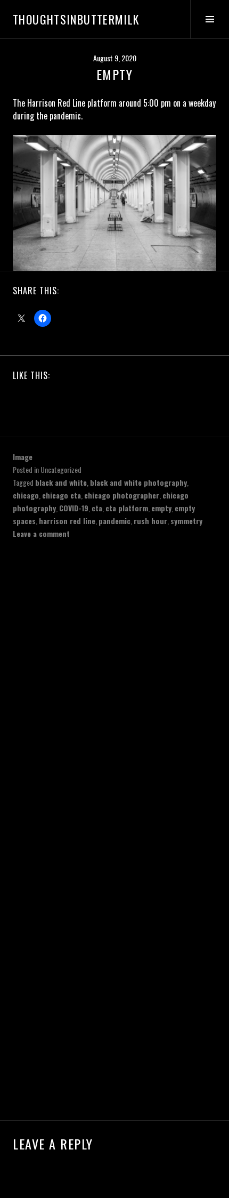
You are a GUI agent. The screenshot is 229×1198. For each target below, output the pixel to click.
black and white (61, 482)
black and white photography (138, 482)
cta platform (126, 507)
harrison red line (67, 520)
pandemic (114, 520)
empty (161, 507)
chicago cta (61, 495)
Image (22, 456)
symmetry (186, 520)
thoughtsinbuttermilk (76, 19)
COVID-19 (73, 507)
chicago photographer (121, 495)
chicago (26, 495)
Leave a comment (41, 533)
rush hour (150, 520)
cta (97, 507)
